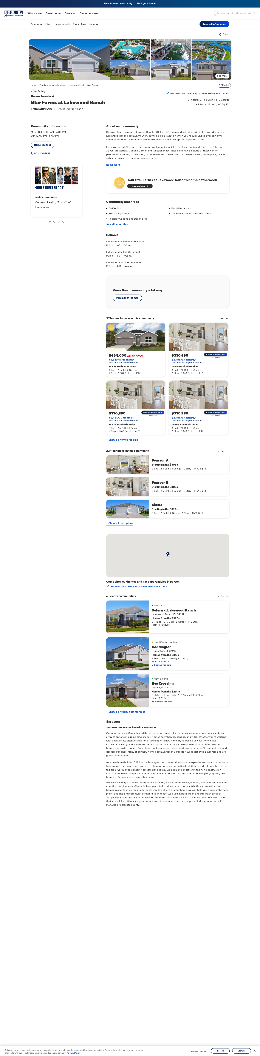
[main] (130, 542)
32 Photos (224, 85)
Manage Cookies (198, 1051)
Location (94, 24)
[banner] (130, 4)
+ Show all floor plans (119, 523)
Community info (40, 24)
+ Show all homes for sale (122, 439)
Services (70, 13)
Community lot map (127, 297)
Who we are (35, 13)
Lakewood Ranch (76, 85)
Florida (42, 85)
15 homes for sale (162, 701)
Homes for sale (61, 24)
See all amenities (117, 224)
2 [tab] (54, 222)
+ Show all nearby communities (125, 711)
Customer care (89, 13)
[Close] (255, 1051)
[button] (214, 24)
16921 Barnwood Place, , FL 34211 (199, 93)
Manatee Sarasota (57, 85)
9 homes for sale (161, 664)
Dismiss (242, 1051)
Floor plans (79, 24)
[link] (69, 59)
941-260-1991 (42, 153)
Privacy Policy (73, 1053)
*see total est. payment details (124, 361)
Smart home (53, 13)
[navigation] (64, 85)
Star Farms (92, 85)
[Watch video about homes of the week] (118, 182)
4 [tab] (63, 222)
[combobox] (234, 13)
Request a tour (42, 144)
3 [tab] (59, 222)
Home (34, 85)
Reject (220, 1051)
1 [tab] (50, 222)
